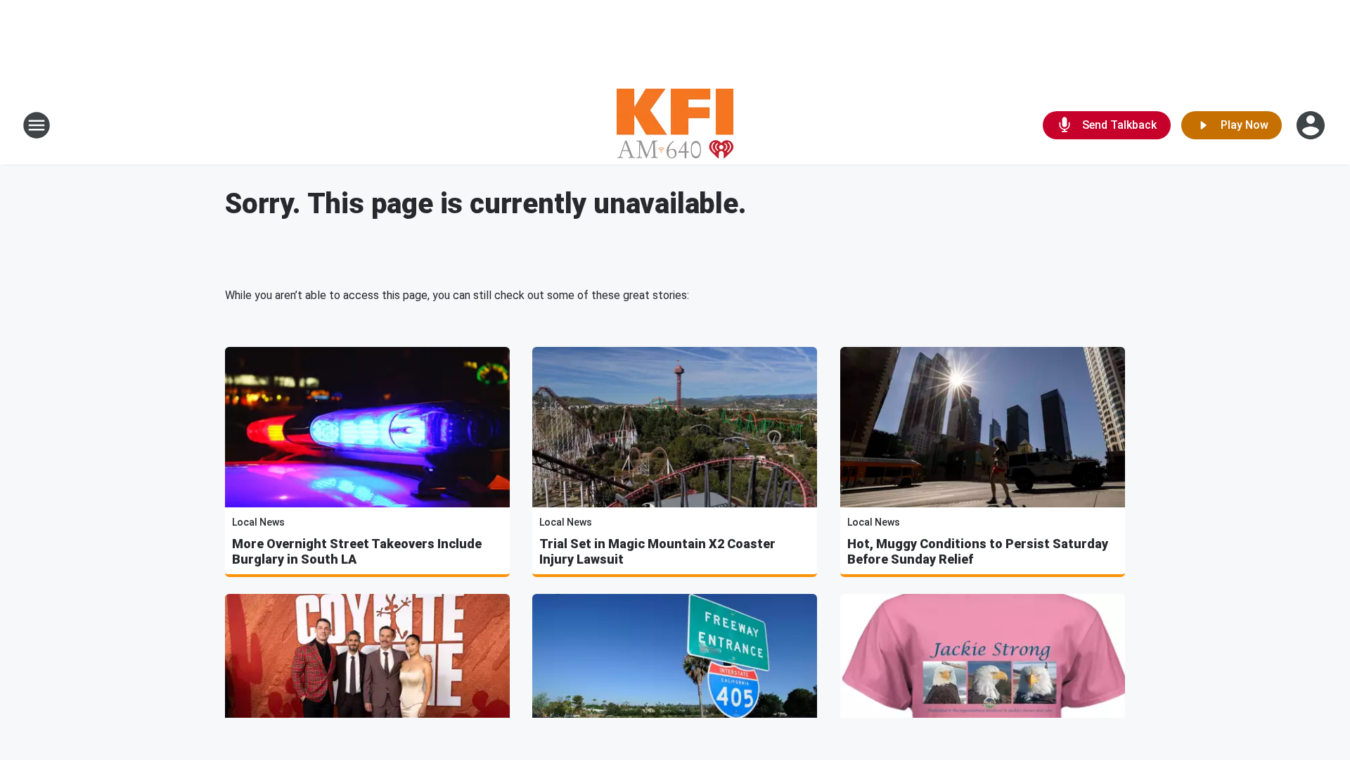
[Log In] (1312, 125)
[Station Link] (675, 125)
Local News (258, 522)
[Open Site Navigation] (36, 125)
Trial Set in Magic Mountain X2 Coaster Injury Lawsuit (657, 551)
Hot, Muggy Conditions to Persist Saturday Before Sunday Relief (977, 551)
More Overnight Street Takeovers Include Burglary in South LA (357, 551)
